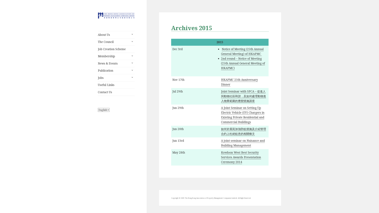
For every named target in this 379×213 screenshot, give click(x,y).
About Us (104, 35)
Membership (106, 56)
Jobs (101, 78)
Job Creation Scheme (112, 49)
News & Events (108, 63)
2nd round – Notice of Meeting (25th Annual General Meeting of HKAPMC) (243, 63)
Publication (105, 70)
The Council (106, 42)
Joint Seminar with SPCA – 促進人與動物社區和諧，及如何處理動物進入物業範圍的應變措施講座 (243, 96)
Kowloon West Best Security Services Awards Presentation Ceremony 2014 (241, 157)
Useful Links (106, 85)
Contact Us (105, 92)
